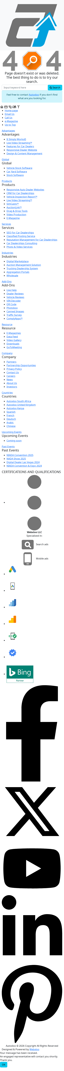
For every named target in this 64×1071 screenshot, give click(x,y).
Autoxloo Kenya (15, 408)
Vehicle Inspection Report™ (22, 196)
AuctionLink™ (14, 207)
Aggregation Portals (18, 272)
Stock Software (15, 175)
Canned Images (15, 311)
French (10, 415)
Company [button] (7, 353)
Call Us (8, 117)
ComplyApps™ (14, 318)
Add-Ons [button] (7, 281)
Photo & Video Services (20, 246)
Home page (11, 110)
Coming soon (14, 440)
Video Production (16, 214)
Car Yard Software (17, 171)
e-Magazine (11, 121)
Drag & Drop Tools (17, 211)
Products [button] (7, 181)
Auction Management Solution (24, 265)
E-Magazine (13, 218)
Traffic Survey (14, 315)
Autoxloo (34, 94)
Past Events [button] (8, 446)
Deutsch (11, 419)
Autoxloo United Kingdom (21, 404)
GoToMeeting (14, 347)
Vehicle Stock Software (19, 168)
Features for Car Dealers (20, 146)
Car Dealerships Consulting (22, 243)
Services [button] (6, 224)
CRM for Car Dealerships (20, 193)
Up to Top (10, 124)
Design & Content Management (24, 153)
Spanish (11, 411)
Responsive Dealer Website (22, 150)
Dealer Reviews (15, 293)
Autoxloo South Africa (19, 401)
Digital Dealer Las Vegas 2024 (23, 462)
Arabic (10, 422)
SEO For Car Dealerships (20, 232)
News (10, 379)
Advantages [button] (8, 130)
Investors (12, 386)
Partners (11, 361)
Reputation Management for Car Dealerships (32, 239)
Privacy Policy (14, 369)
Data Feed (12, 336)
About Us (12, 383)
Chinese (11, 426)
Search (56, 87)
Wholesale (12, 275)
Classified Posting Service (21, 236)
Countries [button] (7, 392)
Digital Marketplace (18, 261)
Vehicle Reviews (15, 297)
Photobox (12, 307)
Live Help (12, 290)
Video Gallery (14, 340)
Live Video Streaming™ (19, 142)
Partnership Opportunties (21, 365)
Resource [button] (7, 324)
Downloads (13, 343)
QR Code (11, 304)
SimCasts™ (13, 203)
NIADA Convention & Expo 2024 (24, 465)
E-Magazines (14, 333)
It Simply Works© (16, 139)
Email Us (9, 114)
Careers (11, 376)
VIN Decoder (14, 300)
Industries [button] (7, 252)
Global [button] (5, 159)
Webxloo (34, 1049)
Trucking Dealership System (22, 268)
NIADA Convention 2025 (20, 455)
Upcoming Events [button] (12, 432)
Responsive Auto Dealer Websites (25, 189)
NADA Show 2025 (16, 458)
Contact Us (13, 372)
